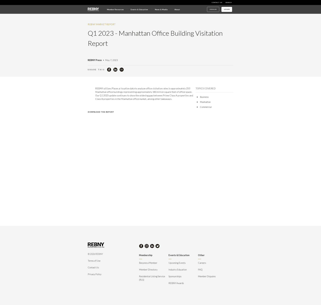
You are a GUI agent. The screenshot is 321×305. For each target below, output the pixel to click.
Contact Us (217, 2)
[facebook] (109, 70)
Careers (202, 262)
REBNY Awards (176, 283)
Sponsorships (175, 276)
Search (228, 2)
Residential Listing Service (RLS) (152, 278)
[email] (122, 70)
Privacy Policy (94, 274)
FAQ (200, 269)
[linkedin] (115, 70)
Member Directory (148, 269)
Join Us (213, 9)
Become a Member (148, 262)
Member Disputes (207, 276)
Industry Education (178, 269)
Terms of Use (94, 260)
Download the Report (101, 112)
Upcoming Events (177, 262)
